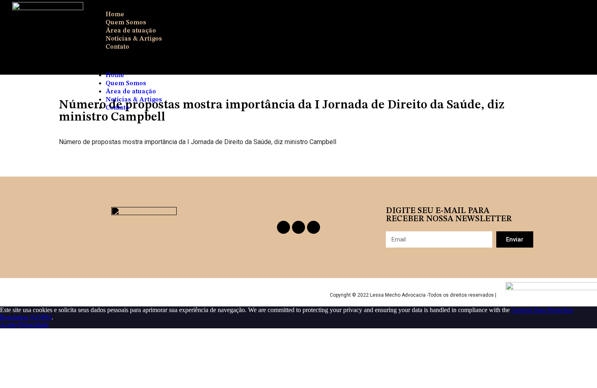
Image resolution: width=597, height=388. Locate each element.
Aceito (8, 324)
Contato (117, 47)
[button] (327, 61)
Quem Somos (126, 22)
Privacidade (34, 324)
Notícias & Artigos (134, 39)
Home (115, 14)
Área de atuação (131, 31)
